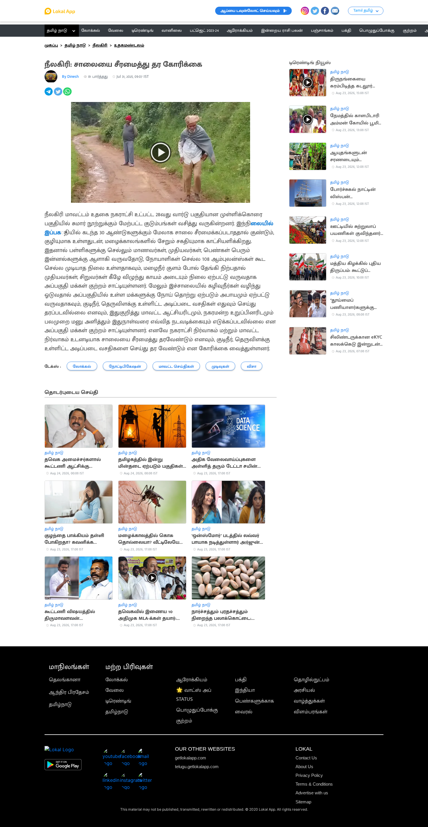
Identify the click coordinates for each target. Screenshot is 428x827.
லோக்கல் (116, 679)
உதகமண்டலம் (129, 45)
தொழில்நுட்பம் (311, 679)
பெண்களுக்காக (254, 700)
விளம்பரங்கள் (311, 711)
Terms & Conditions (314, 784)
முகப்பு (51, 45)
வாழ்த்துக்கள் (309, 700)
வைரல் (243, 711)
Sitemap (303, 801)
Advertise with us (312, 792)
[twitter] (58, 94)
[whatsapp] (67, 94)
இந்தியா (245, 690)
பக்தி (241, 679)
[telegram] (49, 94)
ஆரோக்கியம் (191, 679)
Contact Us (306, 757)
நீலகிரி (100, 45)
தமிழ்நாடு (60, 704)
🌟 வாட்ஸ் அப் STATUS (193, 695)
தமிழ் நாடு (57, 30)
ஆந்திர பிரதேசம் (69, 692)
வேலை (114, 690)
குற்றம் (184, 720)
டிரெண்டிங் (118, 700)
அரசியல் (304, 690)
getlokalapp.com (190, 757)
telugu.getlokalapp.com (197, 766)
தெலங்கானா (64, 679)
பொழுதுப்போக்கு (197, 710)
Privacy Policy (309, 775)
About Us (304, 766)
